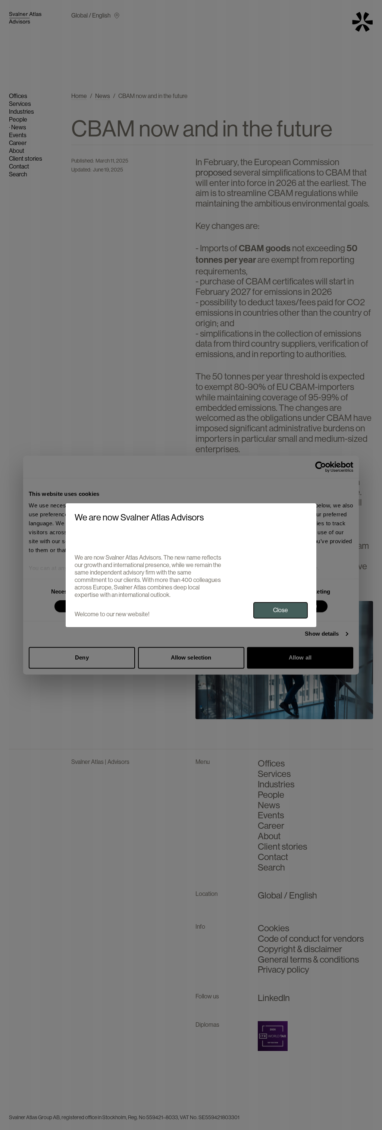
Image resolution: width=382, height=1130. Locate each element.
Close (280, 610)
